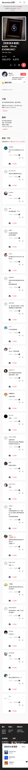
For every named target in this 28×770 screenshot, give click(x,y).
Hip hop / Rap (6, 52)
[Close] (26, 6)
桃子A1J (11, 753)
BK (10, 73)
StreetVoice (8, 2)
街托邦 (9, 731)
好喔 (24, 82)
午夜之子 (11, 762)
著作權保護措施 (5, 743)
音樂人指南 (10, 730)
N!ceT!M (11, 763)
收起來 (23, 746)
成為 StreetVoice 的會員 (18, 141)
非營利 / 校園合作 (20, 731)
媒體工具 (4, 733)
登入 (9, 141)
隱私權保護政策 (5, 741)
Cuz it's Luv (12, 751)
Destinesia (12, 757)
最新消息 (4, 731)
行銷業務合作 (20, 730)
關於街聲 (4, 730)
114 (10, 758)
